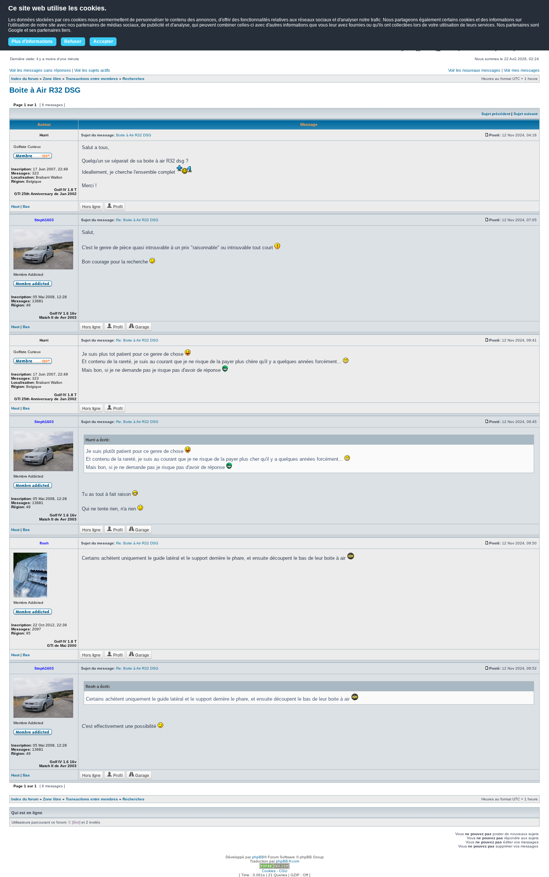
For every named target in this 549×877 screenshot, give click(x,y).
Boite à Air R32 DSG (45, 90)
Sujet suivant (525, 114)
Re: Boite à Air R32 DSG (137, 220)
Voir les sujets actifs (92, 70)
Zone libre (52, 79)
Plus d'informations (32, 41)
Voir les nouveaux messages (474, 70)
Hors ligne (91, 206)
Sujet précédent (495, 114)
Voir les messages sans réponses (40, 70)
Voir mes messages (522, 70)
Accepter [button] (103, 41)
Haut (15, 206)
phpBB (258, 857)
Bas (26, 206)
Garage (141, 327)
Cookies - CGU (274, 871)
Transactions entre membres (92, 79)
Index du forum (24, 79)
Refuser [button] (72, 41)
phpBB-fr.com (287, 861)
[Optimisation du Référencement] (274, 867)
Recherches (133, 79)
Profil (117, 206)
